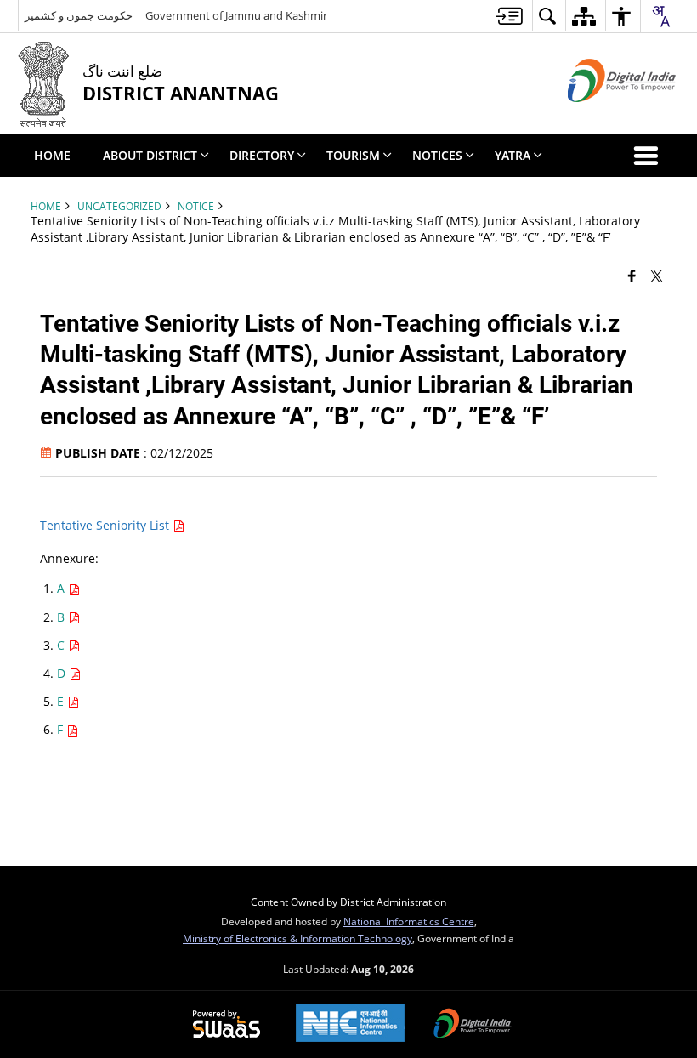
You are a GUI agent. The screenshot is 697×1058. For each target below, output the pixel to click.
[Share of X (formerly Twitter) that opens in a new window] (656, 275)
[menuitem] (509, 15)
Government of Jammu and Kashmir (236, 15)
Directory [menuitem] (262, 155)
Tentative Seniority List (106, 525)
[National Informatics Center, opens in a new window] (350, 1024)
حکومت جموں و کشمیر (79, 15)
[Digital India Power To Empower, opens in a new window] (472, 1025)
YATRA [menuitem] (512, 155)
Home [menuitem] (52, 155)
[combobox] (660, 16)
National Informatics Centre (408, 921)
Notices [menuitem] (437, 155)
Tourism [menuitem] (353, 155)
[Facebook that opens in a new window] (632, 275)
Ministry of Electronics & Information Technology (297, 938)
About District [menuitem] (150, 155)
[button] (649, 155)
